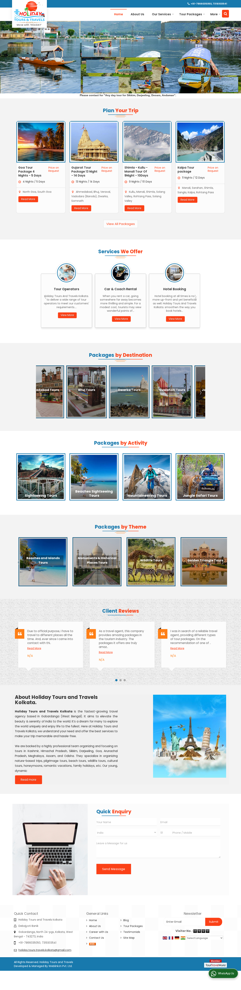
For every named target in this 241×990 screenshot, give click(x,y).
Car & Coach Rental (66, 289)
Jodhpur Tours (190, 390)
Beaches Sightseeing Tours (94, 493)
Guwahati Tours (105, 390)
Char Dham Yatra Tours (202, 560)
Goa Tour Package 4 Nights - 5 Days (29, 171)
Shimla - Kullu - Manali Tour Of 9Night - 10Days (136, 171)
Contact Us (96, 938)
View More (67, 319)
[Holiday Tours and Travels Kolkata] (29, 13)
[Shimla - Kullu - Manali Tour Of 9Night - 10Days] (147, 142)
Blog (126, 920)
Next (195, 297)
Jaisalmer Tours (148, 390)
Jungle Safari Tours (200, 495)
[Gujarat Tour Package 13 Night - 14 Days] (94, 142)
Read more (28, 780)
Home (118, 14)
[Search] (225, 14)
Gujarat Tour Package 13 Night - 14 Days (84, 171)
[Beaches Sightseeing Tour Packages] (94, 477)
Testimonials (131, 932)
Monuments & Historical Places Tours (40, 560)
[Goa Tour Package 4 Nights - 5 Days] (41, 142)
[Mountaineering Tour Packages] (147, 477)
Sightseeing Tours (41, 495)
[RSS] (92, 944)
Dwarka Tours (62, 390)
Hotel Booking (120, 289)
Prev (46, 297)
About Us (137, 14)
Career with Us (98, 932)
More (214, 14)
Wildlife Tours (94, 560)
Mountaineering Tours (147, 495)
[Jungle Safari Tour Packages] (200, 477)
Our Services (161, 14)
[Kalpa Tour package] (200, 142)
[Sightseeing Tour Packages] (41, 477)
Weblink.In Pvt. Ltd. (60, 966)
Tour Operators (174, 289)
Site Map (129, 938)
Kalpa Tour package (186, 169)
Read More (28, 199)
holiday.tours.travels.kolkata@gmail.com (44, 950)
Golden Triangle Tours (148, 560)
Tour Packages (190, 14)
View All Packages (120, 224)
